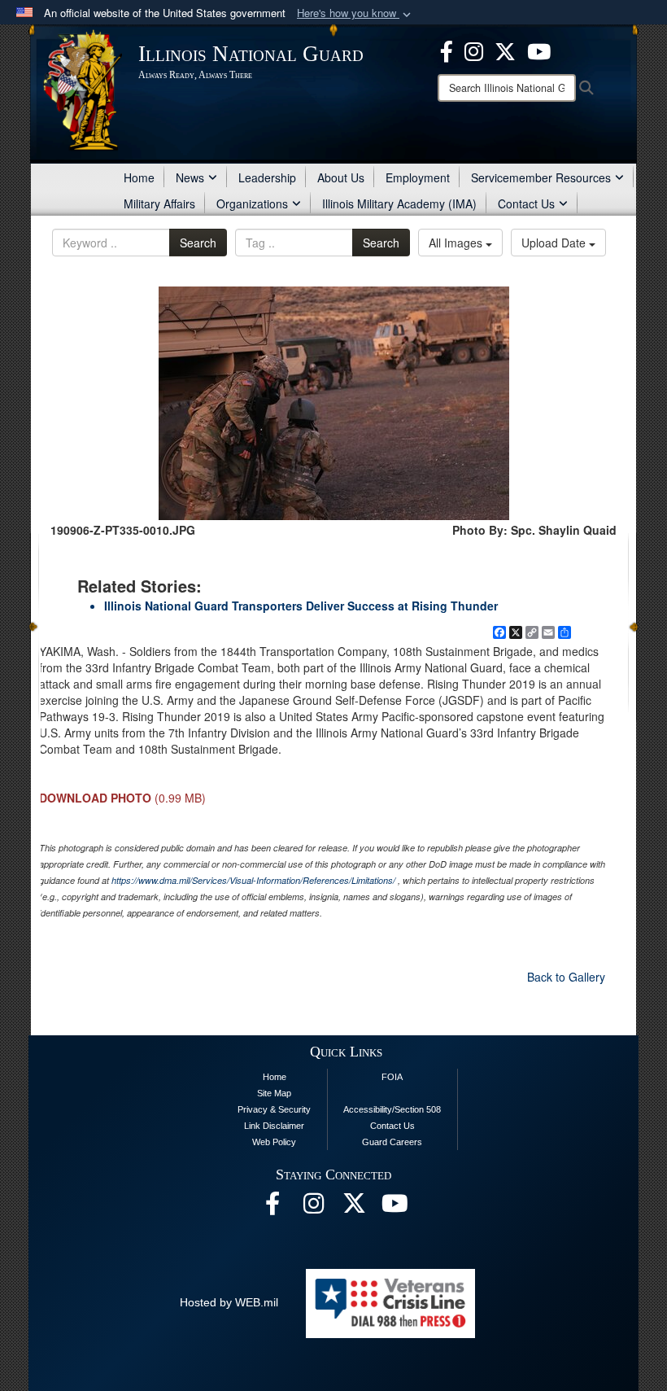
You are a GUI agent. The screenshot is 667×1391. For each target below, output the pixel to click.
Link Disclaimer (274, 1126)
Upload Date (555, 242)
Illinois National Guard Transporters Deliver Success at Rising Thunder (301, 605)
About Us (340, 177)
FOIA (392, 1077)
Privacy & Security (274, 1109)
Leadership (267, 177)
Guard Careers (392, 1142)
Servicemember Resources (541, 177)
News (190, 177)
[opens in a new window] (505, 50)
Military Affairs (159, 203)
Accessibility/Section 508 (392, 1109)
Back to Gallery (566, 977)
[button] (355, 13)
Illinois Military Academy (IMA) (399, 203)
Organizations (252, 203)
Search (198, 242)
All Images (457, 242)
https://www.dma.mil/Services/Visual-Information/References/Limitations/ (253, 880)
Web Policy (274, 1142)
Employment (418, 177)
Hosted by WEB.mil (229, 1302)
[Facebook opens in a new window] (446, 50)
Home (139, 177)
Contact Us (526, 203)
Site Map (274, 1093)
